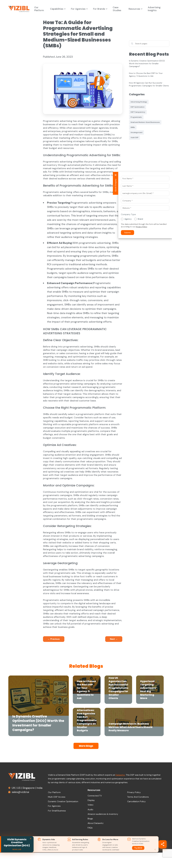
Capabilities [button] (57, 9)
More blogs (86, 745)
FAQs (90, 827)
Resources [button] (135, 9)
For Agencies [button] (78, 9)
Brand (140, 219)
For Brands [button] (99, 9)
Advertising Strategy (139, 102)
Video (90, 805)
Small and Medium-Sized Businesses (145, 122)
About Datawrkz (95, 823)
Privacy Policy (134, 792)
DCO (140, 848)
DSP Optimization (137, 107)
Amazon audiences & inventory (103, 814)
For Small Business (57, 810)
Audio (90, 809)
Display (91, 800)
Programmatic (136, 117)
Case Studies (117, 9)
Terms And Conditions (138, 797)
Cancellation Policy (136, 801)
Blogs (90, 818)
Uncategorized (136, 132)
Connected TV (95, 795)
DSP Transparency (138, 112)
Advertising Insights (154, 9)
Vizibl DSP (134, 137)
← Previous (54, 639)
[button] (127, 232)
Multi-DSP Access (56, 797)
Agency (128, 219)
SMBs (133, 127)
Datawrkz (120, 774)
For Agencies (54, 806)
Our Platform (39, 9)
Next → (114, 639)
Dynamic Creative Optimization (63, 801)
